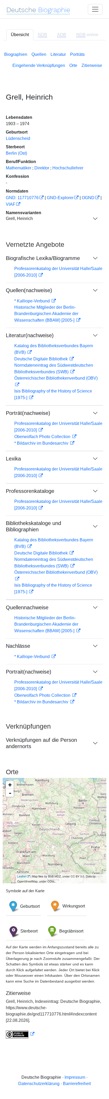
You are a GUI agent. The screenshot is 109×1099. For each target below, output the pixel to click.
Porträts (77, 54)
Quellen (38, 54)
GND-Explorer (60, 197)
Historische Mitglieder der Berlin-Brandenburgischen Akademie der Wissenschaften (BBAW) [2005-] (46, 313)
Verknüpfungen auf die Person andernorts (41, 743)
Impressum (75, 1077)
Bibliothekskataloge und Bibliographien (33, 526)
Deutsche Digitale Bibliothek (41, 359)
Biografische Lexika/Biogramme (43, 258)
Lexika (13, 459)
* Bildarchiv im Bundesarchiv (41, 443)
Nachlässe (18, 646)
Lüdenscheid (18, 138)
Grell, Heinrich (19, 218)
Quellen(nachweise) (29, 290)
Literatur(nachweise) (30, 335)
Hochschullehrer (67, 168)
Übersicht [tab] (20, 34)
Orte (73, 65)
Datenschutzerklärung (39, 1083)
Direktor (41, 168)
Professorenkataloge (30, 491)
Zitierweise (91, 65)
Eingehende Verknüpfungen (38, 65)
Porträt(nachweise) (28, 413)
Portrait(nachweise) (28, 672)
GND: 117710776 (22, 197)
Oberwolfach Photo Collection (42, 436)
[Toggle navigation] (95, 9)
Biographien (15, 54)
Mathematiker (18, 168)
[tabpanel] (54, 544)
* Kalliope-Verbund (32, 301)
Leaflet (21, 876)
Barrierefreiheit (77, 1083)
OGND (88, 197)
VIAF (10, 204)
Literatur (58, 54)
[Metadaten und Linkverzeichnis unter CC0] (20, 1034)
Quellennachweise (27, 607)
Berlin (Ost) (16, 153)
